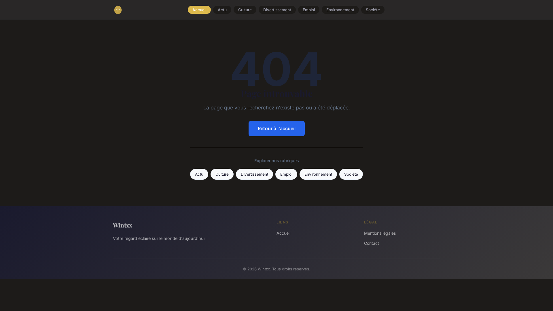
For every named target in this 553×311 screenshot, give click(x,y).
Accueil (199, 9)
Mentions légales (380, 233)
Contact (371, 243)
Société (373, 9)
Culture (245, 9)
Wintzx (122, 225)
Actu (222, 9)
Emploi (309, 9)
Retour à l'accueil (277, 128)
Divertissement (277, 9)
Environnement (340, 9)
